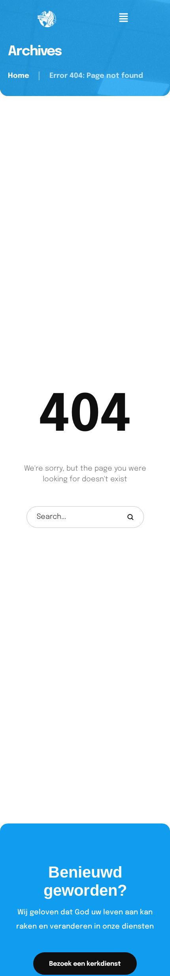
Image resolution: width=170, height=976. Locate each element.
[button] (85, 963)
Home (18, 75)
